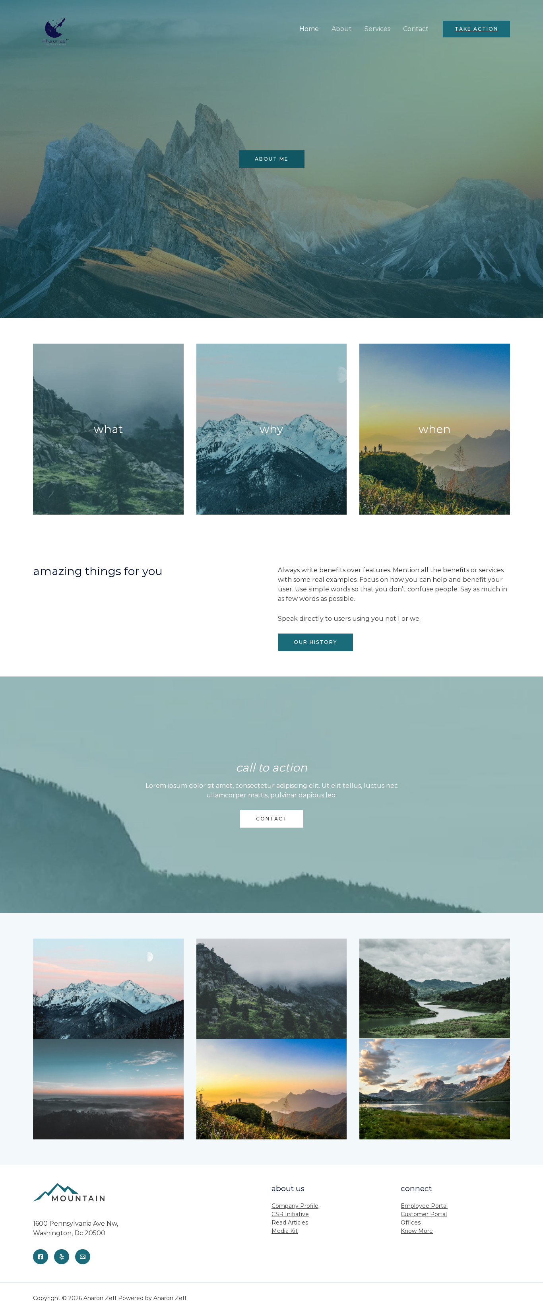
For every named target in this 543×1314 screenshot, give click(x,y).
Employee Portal (424, 1205)
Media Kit (285, 1230)
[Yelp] (61, 1256)
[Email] (82, 1256)
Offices (411, 1222)
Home (309, 29)
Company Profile (295, 1205)
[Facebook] (40, 1256)
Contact (416, 29)
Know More (417, 1230)
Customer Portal (424, 1214)
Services (377, 29)
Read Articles (290, 1222)
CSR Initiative (290, 1214)
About (342, 29)
